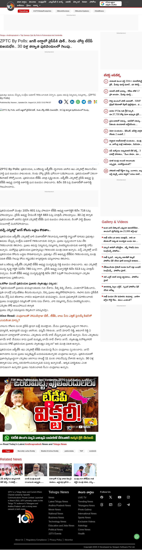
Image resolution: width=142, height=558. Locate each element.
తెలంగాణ (32, 2)
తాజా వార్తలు (22, 2)
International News (87, 513)
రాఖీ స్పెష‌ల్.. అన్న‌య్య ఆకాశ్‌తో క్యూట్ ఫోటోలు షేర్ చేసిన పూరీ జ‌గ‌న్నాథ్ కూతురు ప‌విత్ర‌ (121, 259)
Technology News (57, 521)
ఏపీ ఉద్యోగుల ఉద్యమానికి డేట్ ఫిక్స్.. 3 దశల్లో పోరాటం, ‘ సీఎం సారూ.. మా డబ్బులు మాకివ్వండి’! (10, 480)
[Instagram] (129, 497)
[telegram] (84, 102)
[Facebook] (60, 102)
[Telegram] (129, 504)
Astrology (82, 525)
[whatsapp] (78, 102)
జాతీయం (20, 5)
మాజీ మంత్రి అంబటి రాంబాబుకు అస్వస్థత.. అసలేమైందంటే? (33, 480)
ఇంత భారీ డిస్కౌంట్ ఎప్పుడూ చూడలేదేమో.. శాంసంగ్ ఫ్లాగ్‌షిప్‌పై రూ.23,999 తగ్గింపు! (121, 229)
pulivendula (69, 451)
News (51, 497)
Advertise (69, 540)
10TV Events (55, 533)
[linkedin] (72, 102)
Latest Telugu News (58, 501)
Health (81, 533)
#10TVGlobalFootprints (42, 11)
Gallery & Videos (115, 222)
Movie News (55, 509)
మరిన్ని (35, 5)
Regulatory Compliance (36, 540)
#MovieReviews (63, 11)
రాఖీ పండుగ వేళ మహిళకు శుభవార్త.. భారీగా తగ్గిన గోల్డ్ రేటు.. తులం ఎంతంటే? (122, 298)
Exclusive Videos (86, 521)
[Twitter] (66, 102)
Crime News (84, 529)
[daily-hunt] (95, 102)
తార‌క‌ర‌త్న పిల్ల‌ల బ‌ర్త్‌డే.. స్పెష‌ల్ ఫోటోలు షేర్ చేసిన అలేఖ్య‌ (121, 288)
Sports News (84, 517)
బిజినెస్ (68, 2)
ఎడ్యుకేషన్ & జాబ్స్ (56, 2)
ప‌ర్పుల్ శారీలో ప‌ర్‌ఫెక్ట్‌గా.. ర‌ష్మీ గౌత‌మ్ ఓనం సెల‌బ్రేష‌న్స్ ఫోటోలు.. (121, 249)
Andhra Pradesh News (60, 505)
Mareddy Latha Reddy (26, 451)
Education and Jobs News (61, 525)
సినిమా (84, 2)
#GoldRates (99, 11)
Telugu (2, 35)
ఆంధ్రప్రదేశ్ (42, 2)
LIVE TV (126, 3)
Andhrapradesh (13, 35)
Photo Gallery (85, 509)
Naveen (14, 103)
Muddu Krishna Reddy (50, 451)
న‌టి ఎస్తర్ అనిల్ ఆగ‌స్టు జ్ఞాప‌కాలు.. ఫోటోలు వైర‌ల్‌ (121, 279)
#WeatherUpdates (82, 11)
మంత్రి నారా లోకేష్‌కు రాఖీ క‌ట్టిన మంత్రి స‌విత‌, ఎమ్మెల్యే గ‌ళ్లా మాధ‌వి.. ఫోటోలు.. (84, 480)
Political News (56, 529)
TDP (81, 451)
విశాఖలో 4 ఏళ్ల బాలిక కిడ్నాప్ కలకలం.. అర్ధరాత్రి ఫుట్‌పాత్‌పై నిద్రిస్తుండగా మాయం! (61, 480)
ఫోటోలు (93, 2)
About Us (19, 540)
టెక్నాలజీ (76, 2)
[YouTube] (120, 497)
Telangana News (86, 505)
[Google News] (111, 504)
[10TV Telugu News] (10, 8)
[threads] (102, 504)
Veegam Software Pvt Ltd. (123, 547)
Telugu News (60, 444)
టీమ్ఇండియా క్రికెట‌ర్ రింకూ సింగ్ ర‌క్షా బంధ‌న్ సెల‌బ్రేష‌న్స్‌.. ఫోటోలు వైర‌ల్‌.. (122, 269)
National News (56, 513)
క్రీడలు (28, 5)
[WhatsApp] (120, 504)
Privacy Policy (56, 540)
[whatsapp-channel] (49, 437)
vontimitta (93, 451)
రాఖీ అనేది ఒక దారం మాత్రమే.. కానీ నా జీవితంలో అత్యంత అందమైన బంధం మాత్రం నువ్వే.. (121, 239)
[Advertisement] (71, 22)
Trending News (85, 501)
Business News (56, 517)
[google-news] (90, 102)
